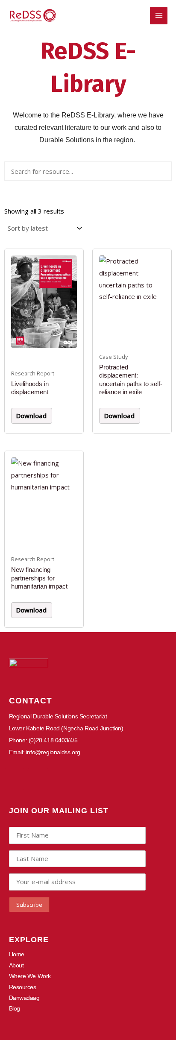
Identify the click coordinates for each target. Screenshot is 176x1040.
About (16, 965)
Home (16, 954)
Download (31, 415)
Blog (14, 1008)
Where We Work (30, 976)
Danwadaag (24, 997)
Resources (22, 987)
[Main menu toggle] (158, 15)
